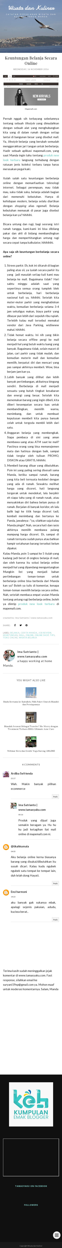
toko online (10, 637)
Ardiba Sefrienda (22, 773)
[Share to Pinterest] (26, 625)
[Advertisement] (31, 1032)
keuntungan (10, 635)
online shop (42, 635)
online (30, 635)
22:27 (13, 778)
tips (52, 635)
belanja (15, 633)
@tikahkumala (20, 846)
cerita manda (29, 633)
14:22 (13, 897)
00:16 (20, 814)
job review (44, 633)
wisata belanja (28, 637)
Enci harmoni (19, 891)
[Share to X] (20, 625)
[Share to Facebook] (15, 625)
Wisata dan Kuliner (31, 7)
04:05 (13, 851)
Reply (55, 796)
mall (22, 635)
